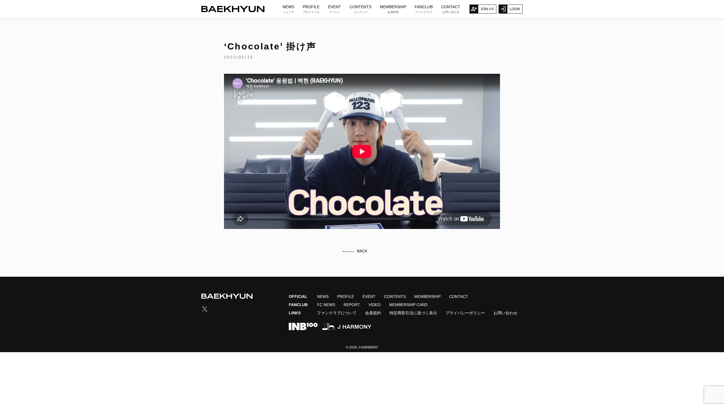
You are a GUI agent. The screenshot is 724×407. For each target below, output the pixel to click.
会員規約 (373, 313)
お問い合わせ (505, 313)
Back (362, 251)
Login (515, 9)
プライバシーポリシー (465, 313)
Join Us (487, 9)
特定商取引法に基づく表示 (413, 313)
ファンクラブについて (337, 313)
